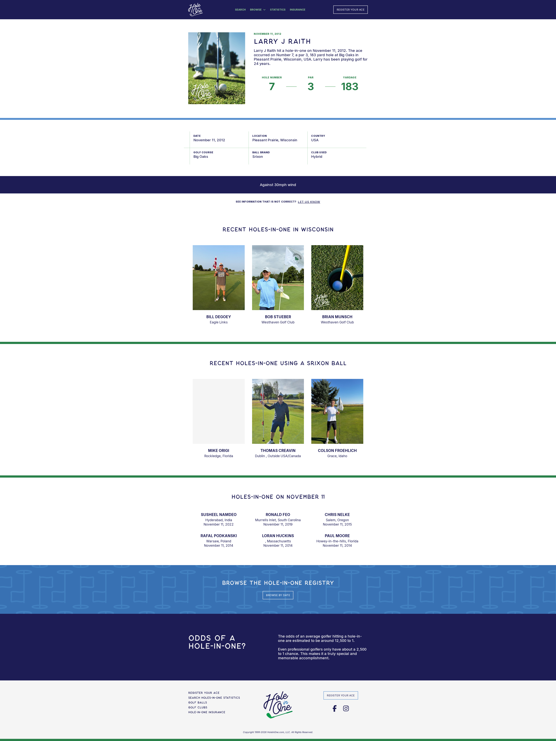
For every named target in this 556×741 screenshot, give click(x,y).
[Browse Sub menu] (264, 9)
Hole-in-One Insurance (206, 712)
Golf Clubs (197, 707)
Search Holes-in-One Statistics (214, 697)
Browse (256, 9)
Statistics (278, 9)
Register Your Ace (351, 9)
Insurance (297, 9)
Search (240, 9)
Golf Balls (197, 702)
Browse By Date (278, 595)
